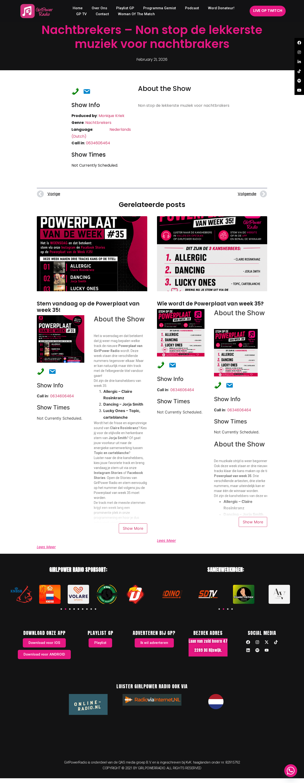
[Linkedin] (248, 650)
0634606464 (98, 143)
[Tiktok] (276, 642)
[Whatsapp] (290, 770)
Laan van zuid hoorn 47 (208, 641)
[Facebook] (248, 642)
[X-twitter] (266, 642)
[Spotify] (257, 650)
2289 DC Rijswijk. (208, 650)
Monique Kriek (111, 115)
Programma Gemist (159, 8)
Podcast (192, 8)
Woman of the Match (136, 14)
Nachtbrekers (98, 122)
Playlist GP (125, 8)
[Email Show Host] (85, 91)
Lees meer (46, 547)
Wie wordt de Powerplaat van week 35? (210, 303)
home (78, 8)
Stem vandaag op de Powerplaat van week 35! (88, 307)
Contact (102, 14)
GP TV (81, 14)
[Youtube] (266, 650)
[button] (61, 609)
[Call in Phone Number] (73, 91)
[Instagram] (257, 642)
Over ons (99, 8)
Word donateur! (221, 8)
